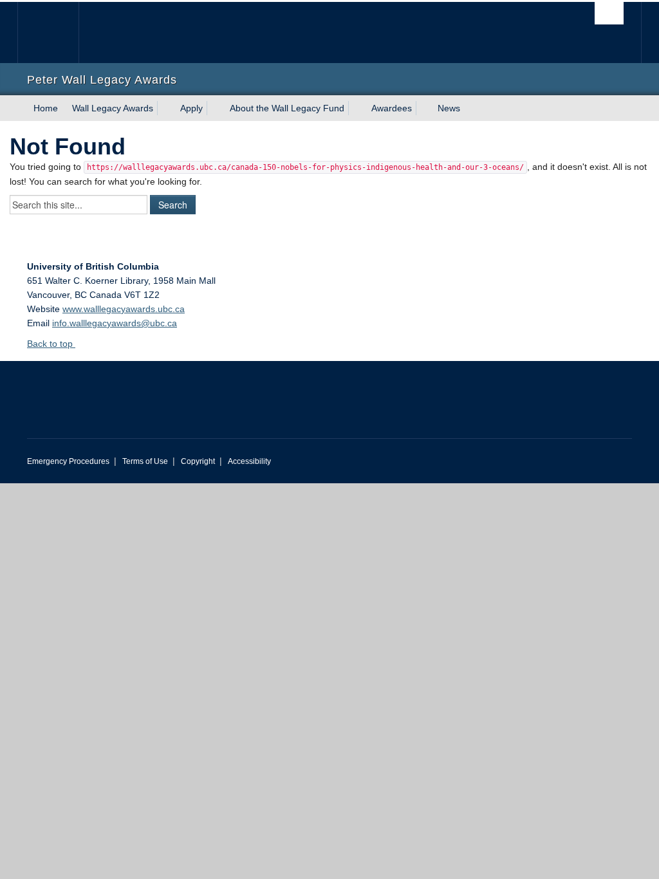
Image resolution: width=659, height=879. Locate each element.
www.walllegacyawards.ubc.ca (123, 309)
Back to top (51, 343)
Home (45, 108)
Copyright (198, 461)
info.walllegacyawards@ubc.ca (114, 323)
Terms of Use (145, 461)
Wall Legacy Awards (112, 108)
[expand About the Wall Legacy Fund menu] (356, 108)
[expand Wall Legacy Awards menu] (164, 108)
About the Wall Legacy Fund (287, 108)
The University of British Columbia (57, 32)
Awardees (391, 108)
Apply (191, 108)
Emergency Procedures (68, 461)
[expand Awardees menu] (423, 108)
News (449, 108)
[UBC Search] (609, 13)
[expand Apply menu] (214, 108)
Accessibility (249, 461)
